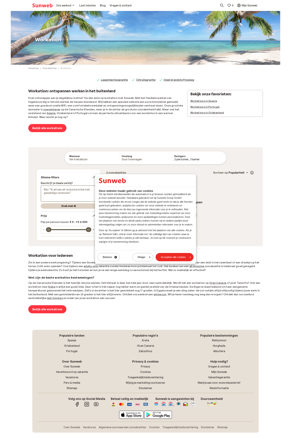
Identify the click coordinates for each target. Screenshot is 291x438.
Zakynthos (145, 351)
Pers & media (72, 382)
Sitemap (72, 388)
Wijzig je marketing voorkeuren (145, 382)
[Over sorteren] (252, 172)
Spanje (51, 113)
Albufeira (219, 351)
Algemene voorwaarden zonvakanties (122, 427)
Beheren (107, 257)
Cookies (145, 372)
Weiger (141, 257)
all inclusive (197, 266)
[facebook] (77, 406)
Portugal (71, 351)
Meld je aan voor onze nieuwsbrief (219, 382)
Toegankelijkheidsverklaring (145, 377)
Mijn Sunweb (219, 372)
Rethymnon (219, 340)
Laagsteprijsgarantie (114, 79)
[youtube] (96, 406)
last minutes (55, 298)
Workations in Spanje (203, 101)
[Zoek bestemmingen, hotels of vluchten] (221, 5)
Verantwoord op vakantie (72, 372)
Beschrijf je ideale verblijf (57, 183)
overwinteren (51, 109)
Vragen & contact (219, 366)
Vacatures (71, 377)
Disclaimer (145, 388)
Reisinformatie (219, 388)
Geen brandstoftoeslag (179, 79)
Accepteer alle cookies (173, 257)
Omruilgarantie (145, 79)
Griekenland (72, 345)
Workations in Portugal (205, 106)
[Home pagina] (42, 5)
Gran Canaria (218, 282)
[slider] (48, 229)
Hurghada (219, 345)
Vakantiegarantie (219, 377)
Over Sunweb (71, 366)
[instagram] (86, 406)
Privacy (145, 366)
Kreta (51, 286)
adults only (91, 266)
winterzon (160, 294)
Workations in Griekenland (207, 112)
